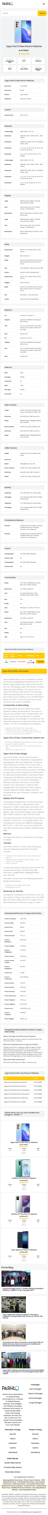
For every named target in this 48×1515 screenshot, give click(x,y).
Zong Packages (35, 1403)
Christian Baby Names (13, 1467)
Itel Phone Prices (29, 1486)
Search (42, 13)
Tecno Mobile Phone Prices (35, 1484)
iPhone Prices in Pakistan (32, 1480)
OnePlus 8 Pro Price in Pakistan (24, 1178)
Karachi (13, 1434)
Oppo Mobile (24, 94)
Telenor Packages (35, 1393)
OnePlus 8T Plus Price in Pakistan (24, 1214)
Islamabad (12, 1452)
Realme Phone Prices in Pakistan (12, 1486)
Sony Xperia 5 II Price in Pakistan (24, 1250)
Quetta (13, 1448)
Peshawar (13, 1443)
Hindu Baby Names (12, 1472)
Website (41, 662)
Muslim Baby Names (13, 1463)
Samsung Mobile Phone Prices (13, 1480)
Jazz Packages (35, 1389)
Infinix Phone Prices (19, 1484)
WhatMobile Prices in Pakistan (21, 1488)
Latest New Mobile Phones (27, 1490)
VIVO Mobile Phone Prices (26, 1482)
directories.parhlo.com (13, 1512)
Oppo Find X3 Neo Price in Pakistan (24, 1142)
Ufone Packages (35, 1398)
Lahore (13, 1438)
